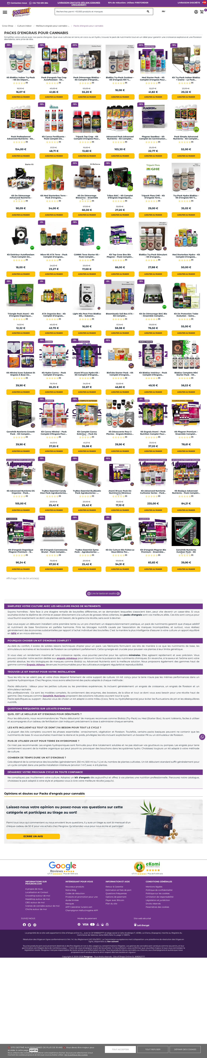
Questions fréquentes (116, 893)
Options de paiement (116, 897)
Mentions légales (154, 886)
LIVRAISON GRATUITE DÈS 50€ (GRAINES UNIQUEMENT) (79, 3)
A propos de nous (34, 889)
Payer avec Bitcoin (115, 900)
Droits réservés (153, 903)
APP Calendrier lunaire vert (78, 907)
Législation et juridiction (158, 900)
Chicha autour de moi (36, 909)
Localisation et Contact (36, 892)
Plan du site (111, 903)
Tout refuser (152, 1049)
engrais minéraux (67, 658)
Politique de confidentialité (159, 890)
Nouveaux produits (74, 886)
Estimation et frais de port (118, 890)
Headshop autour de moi (37, 899)
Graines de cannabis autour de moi (42, 906)
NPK (13, 633)
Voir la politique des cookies (76, 1055)
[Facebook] (24, 925)
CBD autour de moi (35, 902)
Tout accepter (120, 1049)
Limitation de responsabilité (159, 897)
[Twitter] (30, 925)
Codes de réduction (75, 893)
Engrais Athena (36, 664)
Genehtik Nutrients (54, 695)
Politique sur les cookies (158, 893)
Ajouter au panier (21, 97)
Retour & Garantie (114, 886)
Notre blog (70, 890)
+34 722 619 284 (40, 3)
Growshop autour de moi (37, 895)
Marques (69, 903)
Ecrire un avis (33, 836)
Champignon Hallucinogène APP (81, 910)
